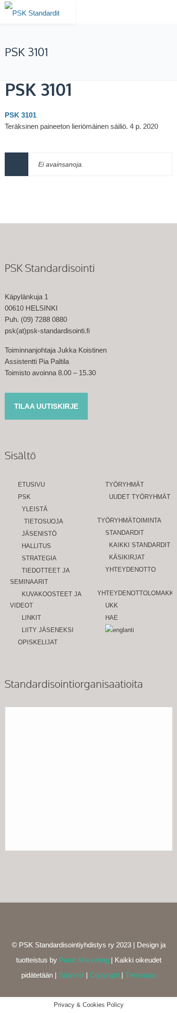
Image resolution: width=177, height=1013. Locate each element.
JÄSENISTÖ (39, 533)
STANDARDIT (124, 532)
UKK (111, 605)
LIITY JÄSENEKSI (48, 629)
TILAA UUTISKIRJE (46, 406)
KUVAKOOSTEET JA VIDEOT (45, 600)
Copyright (104, 975)
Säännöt (71, 975)
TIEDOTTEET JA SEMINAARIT (39, 576)
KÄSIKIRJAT (127, 557)
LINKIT (31, 617)
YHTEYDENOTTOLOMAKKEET (134, 593)
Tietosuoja (140, 975)
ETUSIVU (31, 484)
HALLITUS (36, 545)
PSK (24, 496)
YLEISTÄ (35, 509)
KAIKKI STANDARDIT (139, 545)
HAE (111, 617)
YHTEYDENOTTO (130, 569)
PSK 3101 (38, 89)
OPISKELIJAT (38, 642)
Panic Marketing (84, 960)
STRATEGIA (39, 558)
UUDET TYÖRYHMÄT (139, 496)
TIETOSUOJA (43, 521)
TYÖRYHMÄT (124, 484)
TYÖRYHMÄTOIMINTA (129, 520)
